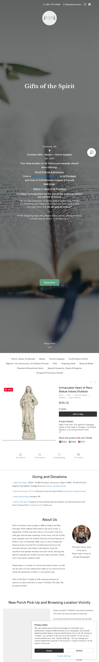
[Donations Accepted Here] (74, 491)
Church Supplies (57, 359)
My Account (20, 458)
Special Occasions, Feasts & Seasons (65, 368)
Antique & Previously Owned (49, 373)
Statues (62, 398)
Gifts (55, 363)
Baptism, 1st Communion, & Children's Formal (27, 363)
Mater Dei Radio (20, 483)
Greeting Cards (68, 363)
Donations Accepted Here (54, 486)
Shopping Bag (59, 458)
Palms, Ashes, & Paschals (23, 359)
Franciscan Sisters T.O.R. (23, 491)
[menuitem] (91, 382)
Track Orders (40, 458)
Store (61, 395)
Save (10, 390)
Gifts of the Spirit (21, 502)
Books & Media (86, 363)
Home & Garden (80, 395)
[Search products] (91, 152)
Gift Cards (78, 458)
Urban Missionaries (21, 496)
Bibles (42, 359)
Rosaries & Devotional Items (30, 368)
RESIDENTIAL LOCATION (45, 176)
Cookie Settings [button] (64, 656)
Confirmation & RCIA (78, 359)
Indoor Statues (75, 398)
